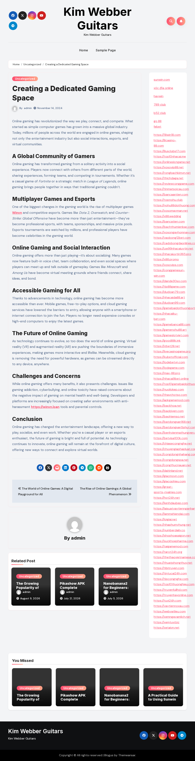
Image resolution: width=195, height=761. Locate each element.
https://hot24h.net (167, 498)
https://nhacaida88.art (169, 297)
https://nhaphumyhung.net (172, 525)
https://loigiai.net (165, 519)
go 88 (157, 121)
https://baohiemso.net (169, 416)
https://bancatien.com (169, 221)
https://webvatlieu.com (170, 611)
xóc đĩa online (163, 88)
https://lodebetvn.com (169, 362)
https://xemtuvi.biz (166, 622)
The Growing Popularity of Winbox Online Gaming (29, 701)
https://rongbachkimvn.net (172, 173)
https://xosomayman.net (171, 211)
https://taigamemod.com (171, 546)
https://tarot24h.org (168, 552)
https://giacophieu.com (170, 481)
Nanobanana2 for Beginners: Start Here (116, 587)
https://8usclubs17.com (169, 151)
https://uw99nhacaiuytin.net (173, 248)
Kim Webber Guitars (97, 18)
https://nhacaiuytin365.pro (172, 254)
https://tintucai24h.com (170, 573)
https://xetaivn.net (166, 628)
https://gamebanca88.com (172, 324)
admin (28, 108)
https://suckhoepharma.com (173, 541)
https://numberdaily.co (169, 530)
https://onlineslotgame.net (172, 162)
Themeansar (126, 755)
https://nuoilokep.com (169, 389)
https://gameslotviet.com (171, 335)
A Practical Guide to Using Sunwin (163, 697)
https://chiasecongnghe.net (173, 443)
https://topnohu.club (168, 200)
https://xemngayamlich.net (172, 617)
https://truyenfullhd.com (170, 590)
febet (157, 127)
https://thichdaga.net (168, 178)
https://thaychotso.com (170, 395)
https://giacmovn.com (169, 476)
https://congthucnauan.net (172, 465)
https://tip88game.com (169, 287)
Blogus (108, 755)
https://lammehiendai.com (171, 514)
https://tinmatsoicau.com (171, 189)
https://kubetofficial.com (171, 357)
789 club (160, 105)
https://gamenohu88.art (170, 330)
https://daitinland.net (168, 471)
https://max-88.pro (167, 373)
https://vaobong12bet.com (172, 238)
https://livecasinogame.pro (172, 351)
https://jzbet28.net (167, 346)
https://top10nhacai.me (170, 156)
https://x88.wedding (167, 216)
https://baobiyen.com (169, 411)
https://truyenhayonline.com (173, 595)
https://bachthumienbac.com (174, 227)
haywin (158, 96)
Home (83, 50)
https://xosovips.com (168, 265)
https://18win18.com (167, 135)
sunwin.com (162, 80)
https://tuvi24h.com (167, 601)
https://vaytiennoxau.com (171, 606)
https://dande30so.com (170, 281)
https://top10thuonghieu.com (174, 584)
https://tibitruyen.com (169, 568)
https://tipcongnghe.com (171, 579)
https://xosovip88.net (169, 167)
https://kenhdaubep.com (171, 503)
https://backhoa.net (167, 406)
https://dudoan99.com (169, 303)
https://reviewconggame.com (174, 184)
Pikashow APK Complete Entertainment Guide (73, 701)
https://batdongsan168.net (172, 422)
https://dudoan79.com (169, 292)
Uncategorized (25, 78)
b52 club (160, 113)
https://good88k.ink (167, 341)
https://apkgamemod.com (171, 400)
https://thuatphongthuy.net (173, 563)
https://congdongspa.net (171, 460)
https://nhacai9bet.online (171, 379)
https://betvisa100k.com (171, 438)
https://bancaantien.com (171, 194)
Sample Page (106, 50)
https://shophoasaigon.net (172, 536)
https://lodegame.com (169, 368)
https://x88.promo (166, 259)
